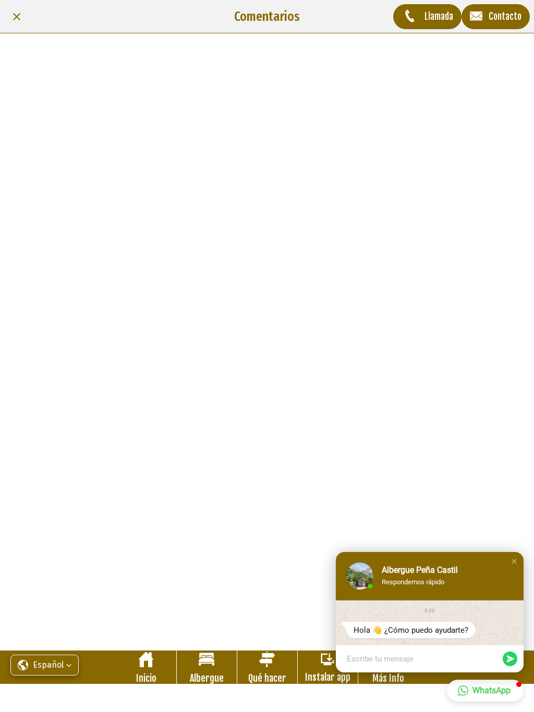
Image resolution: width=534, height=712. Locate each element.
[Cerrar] (16, 16)
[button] (514, 561)
